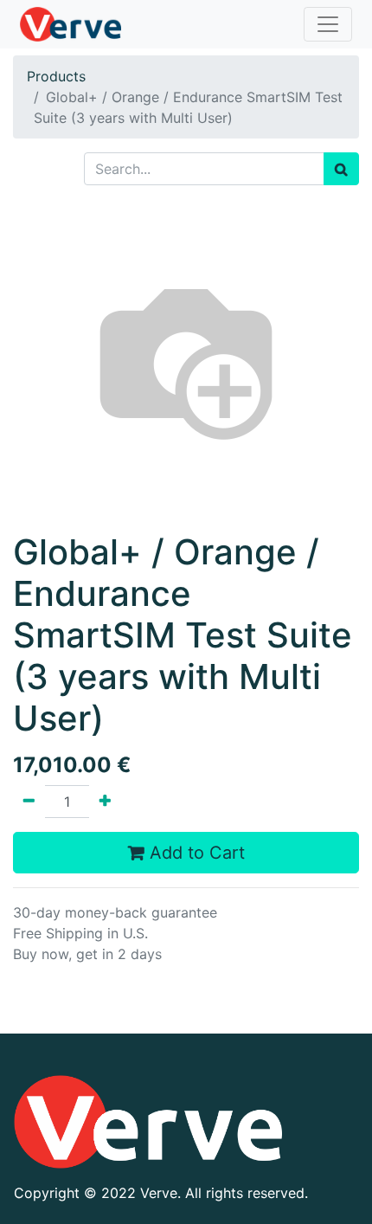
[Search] (341, 168)
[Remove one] (29, 801)
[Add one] (105, 801)
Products (56, 76)
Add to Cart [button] (194, 852)
